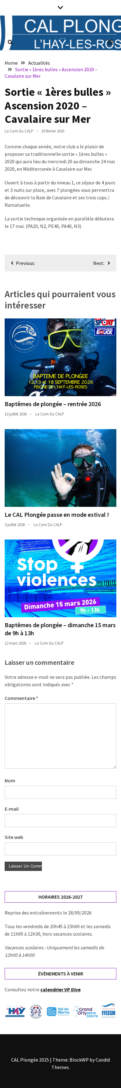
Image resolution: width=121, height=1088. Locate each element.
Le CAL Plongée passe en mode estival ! (57, 514)
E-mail (12, 809)
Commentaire (21, 698)
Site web (14, 837)
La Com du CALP (19, 131)
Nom (10, 780)
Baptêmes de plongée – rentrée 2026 (53, 404)
